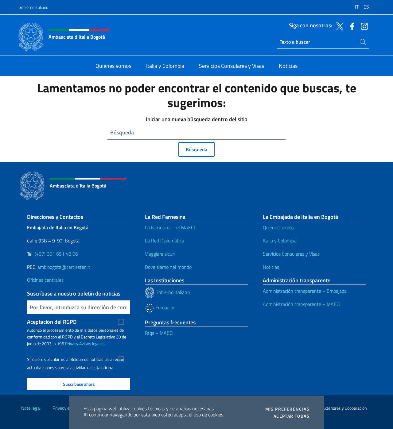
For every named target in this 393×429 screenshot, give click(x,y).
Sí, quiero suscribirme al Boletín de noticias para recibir (75, 359)
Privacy (71, 343)
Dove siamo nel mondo (168, 267)
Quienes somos (278, 227)
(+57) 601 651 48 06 (56, 253)
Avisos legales (92, 343)
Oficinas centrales (45, 280)
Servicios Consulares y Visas (291, 253)
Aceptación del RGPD (52, 322)
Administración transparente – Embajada (305, 291)
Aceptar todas (291, 416)
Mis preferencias (287, 409)
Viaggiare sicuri (160, 253)
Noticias (271, 267)
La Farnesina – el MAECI (170, 227)
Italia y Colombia (280, 240)
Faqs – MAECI (159, 333)
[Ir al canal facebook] (350, 25)
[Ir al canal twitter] (338, 25)
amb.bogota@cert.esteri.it (63, 267)
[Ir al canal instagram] (363, 25)
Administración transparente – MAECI (301, 304)
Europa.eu (164, 307)
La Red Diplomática (164, 240)
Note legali (31, 408)
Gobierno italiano (33, 7)
